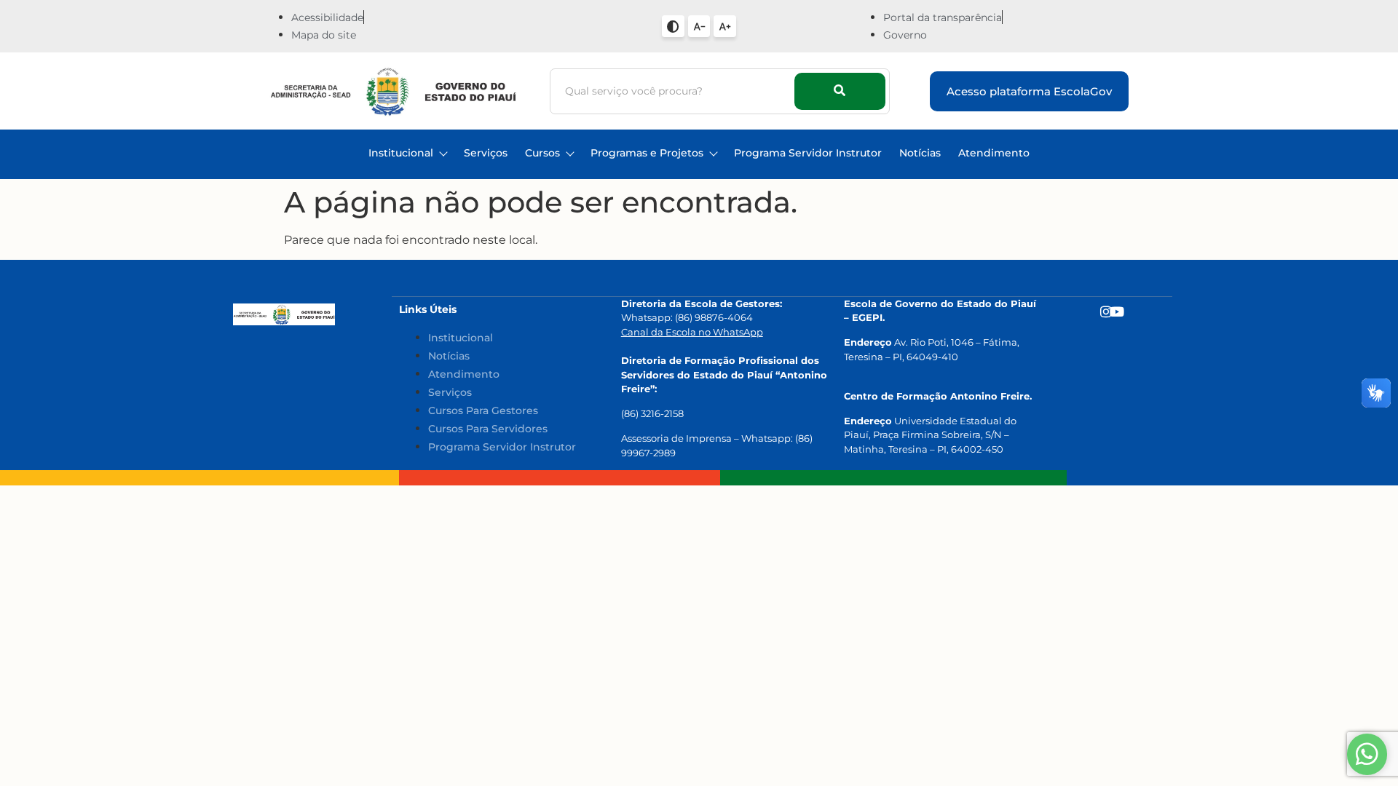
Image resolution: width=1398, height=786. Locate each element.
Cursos (542, 152)
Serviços (486, 152)
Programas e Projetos (647, 152)
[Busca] (839, 91)
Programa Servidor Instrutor (808, 152)
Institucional (400, 152)
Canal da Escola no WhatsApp (692, 332)
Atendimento (994, 152)
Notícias (920, 152)
